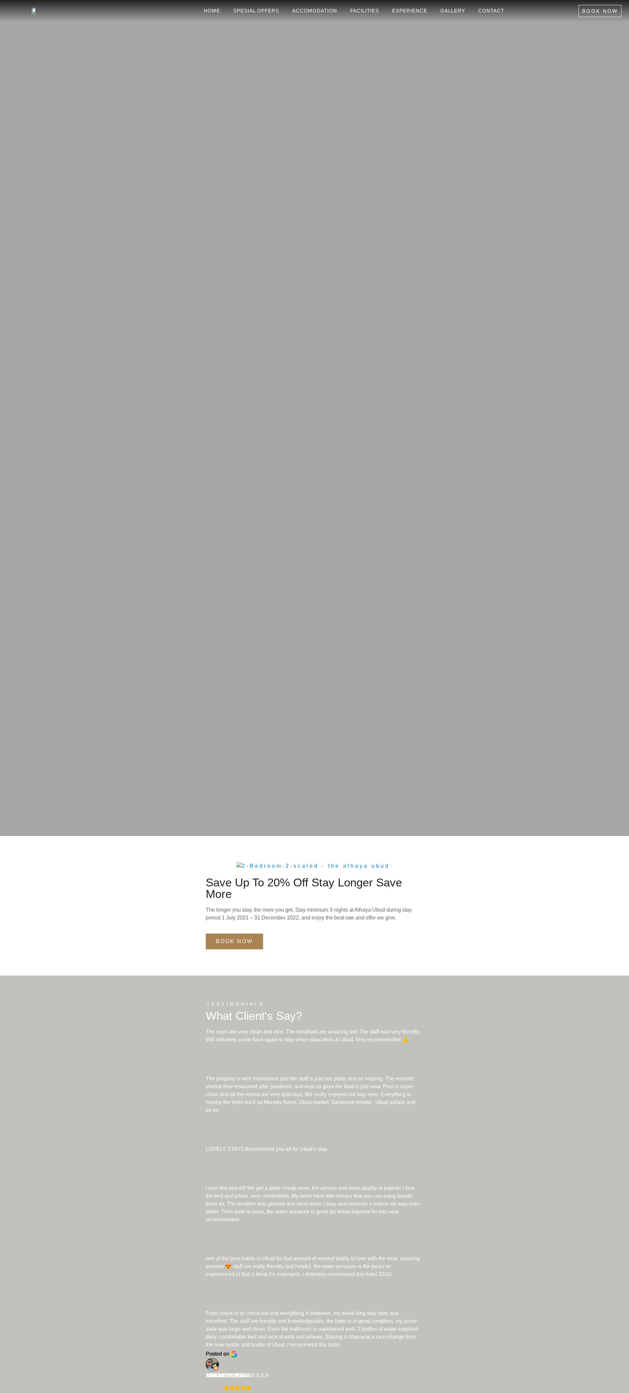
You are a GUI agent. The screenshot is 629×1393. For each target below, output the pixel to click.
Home (212, 10)
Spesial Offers (256, 10)
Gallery (452, 10)
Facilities (364, 10)
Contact (491, 10)
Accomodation (314, 10)
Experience (409, 10)
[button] (212, 866)
